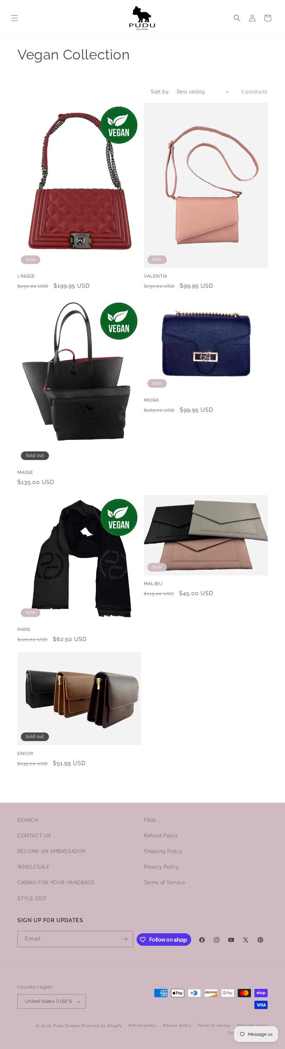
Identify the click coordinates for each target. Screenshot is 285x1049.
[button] (14, 18)
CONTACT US (34, 835)
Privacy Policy (161, 867)
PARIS (24, 629)
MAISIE (25, 472)
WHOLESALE (33, 867)
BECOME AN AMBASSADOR (51, 851)
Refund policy (142, 1025)
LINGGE (26, 276)
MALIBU (153, 583)
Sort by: (160, 92)
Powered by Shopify (102, 1026)
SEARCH (27, 820)
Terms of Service (164, 882)
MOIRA (151, 400)
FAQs (150, 820)
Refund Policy (161, 835)
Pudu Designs (66, 1026)
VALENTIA (156, 276)
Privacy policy (177, 1025)
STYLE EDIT (32, 898)
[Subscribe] (125, 939)
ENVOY (25, 753)
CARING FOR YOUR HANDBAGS (56, 882)
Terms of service (214, 1025)
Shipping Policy (163, 851)
